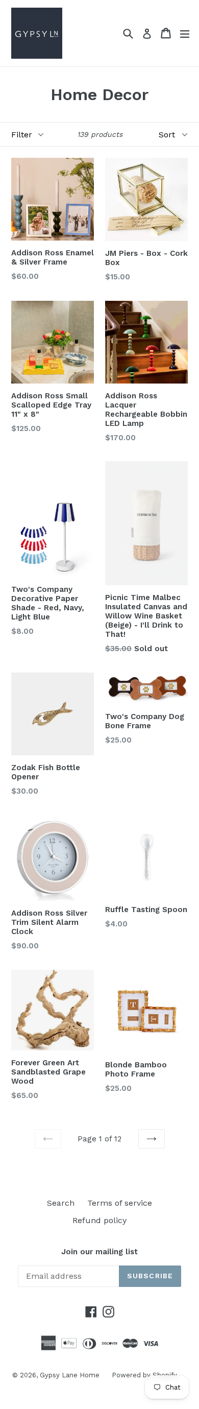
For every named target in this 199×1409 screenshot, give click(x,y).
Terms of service (119, 1203)
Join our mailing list (99, 1251)
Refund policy (99, 1220)
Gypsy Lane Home (71, 1375)
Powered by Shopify (144, 1375)
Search (60, 1203)
